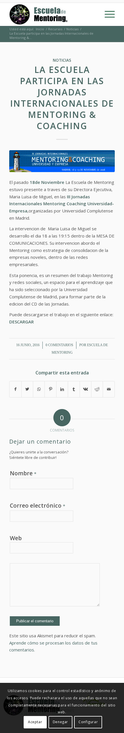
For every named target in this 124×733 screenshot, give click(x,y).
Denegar (60, 721)
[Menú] (107, 14)
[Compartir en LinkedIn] (62, 389)
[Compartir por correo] (108, 389)
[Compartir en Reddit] (97, 389)
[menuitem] (107, 14)
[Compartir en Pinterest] (50, 389)
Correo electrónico (37, 505)
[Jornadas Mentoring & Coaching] (62, 161)
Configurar (88, 721)
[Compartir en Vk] (85, 389)
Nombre (23, 473)
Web (16, 538)
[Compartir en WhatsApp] (38, 389)
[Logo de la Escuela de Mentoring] (51, 14)
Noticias (62, 60)
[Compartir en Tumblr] (73, 389)
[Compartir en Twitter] (27, 389)
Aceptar (35, 721)
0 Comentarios (59, 345)
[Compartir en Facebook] (15, 389)
